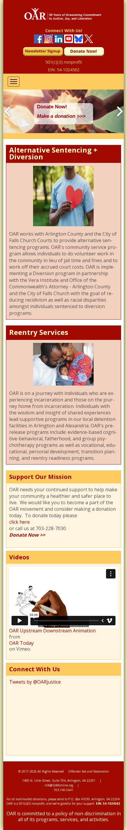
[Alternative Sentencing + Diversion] (63, 224)
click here (19, 522)
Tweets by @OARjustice (35, 682)
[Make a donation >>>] (63, 132)
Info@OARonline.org (59, 785)
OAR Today (21, 643)
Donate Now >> (27, 535)
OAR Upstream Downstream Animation (52, 631)
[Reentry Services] (63, 384)
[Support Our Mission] (63, 541)
